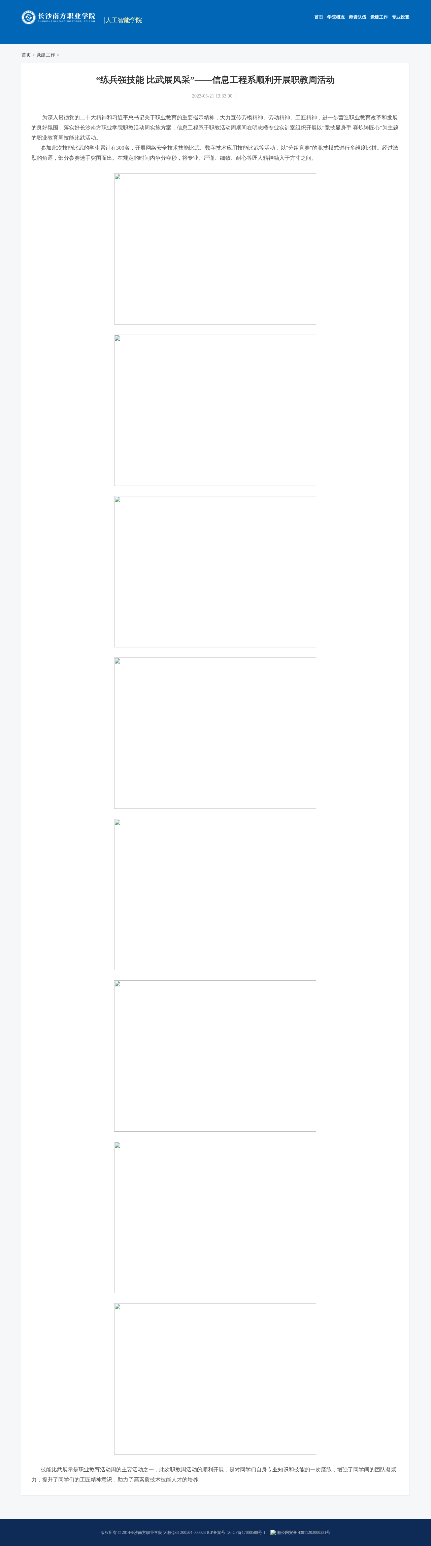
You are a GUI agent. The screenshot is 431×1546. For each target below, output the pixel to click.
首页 (318, 17)
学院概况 (336, 17)
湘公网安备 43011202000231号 (303, 1532)
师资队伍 (357, 17)
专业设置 (400, 17)
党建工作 (379, 17)
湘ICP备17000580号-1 (246, 1532)
